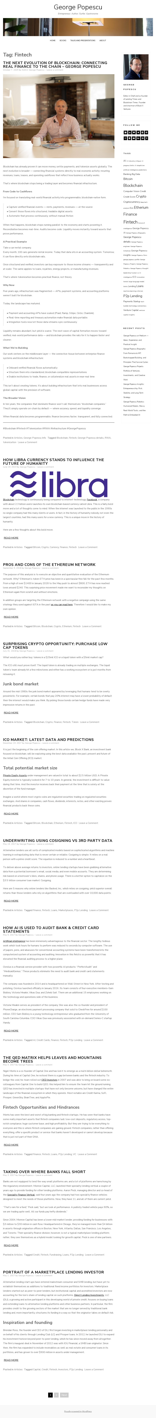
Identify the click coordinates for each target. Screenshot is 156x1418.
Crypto (45, 547)
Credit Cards (43, 1040)
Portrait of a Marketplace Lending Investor (53, 1272)
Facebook (92, 499)
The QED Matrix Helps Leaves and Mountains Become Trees (52, 1059)
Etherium (67, 626)
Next (64, 1395)
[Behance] (138, 138)
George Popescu (78, 7)
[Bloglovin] (134, 132)
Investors (63, 1369)
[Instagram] (125, 138)
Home (52, 40)
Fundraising (55, 1254)
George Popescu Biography (135, 233)
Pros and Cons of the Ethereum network (49, 564)
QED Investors (49, 1080)
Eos (131, 208)
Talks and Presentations (82, 40)
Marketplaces (65, 910)
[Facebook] (142, 132)
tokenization (9, 442)
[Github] (142, 138)
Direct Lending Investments (89, 1295)
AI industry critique (133, 161)
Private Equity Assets (15, 775)
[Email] (125, 132)
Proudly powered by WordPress (78, 1411)
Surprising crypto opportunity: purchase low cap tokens (55, 645)
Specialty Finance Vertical (21, 1194)
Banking (127, 174)
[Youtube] (134, 138)
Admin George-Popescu (33, 70)
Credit (36, 1254)
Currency (54, 547)
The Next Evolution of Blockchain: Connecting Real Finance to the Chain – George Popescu (55, 64)
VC (74, 1154)
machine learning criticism (133, 291)
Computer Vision (131, 191)
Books (63, 40)
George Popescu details (91, 438)
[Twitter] (138, 132)
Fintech (73, 438)
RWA (108, 438)
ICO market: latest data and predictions (48, 739)
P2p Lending (81, 910)
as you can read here (62, 604)
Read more (11, 538)
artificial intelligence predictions (135, 170)
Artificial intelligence (14, 941)
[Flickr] (129, 138)
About (102, 40)
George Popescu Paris (139, 255)
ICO (75, 823)
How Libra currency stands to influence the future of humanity (53, 461)
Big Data (136, 174)
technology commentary (137, 306)
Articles (18, 438)
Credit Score (129, 196)
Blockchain (62, 438)
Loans (54, 910)
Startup (136, 301)
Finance (64, 547)
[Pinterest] (146, 132)
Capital (37, 1369)
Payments (128, 301)
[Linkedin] (129, 132)
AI (34, 1040)
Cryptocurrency (131, 202)
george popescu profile (131, 259)
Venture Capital (130, 310)
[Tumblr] (146, 138)
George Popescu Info (35, 438)
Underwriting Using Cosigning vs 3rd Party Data (57, 840)
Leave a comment (55, 70)
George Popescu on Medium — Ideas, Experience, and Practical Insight (135, 340)
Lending (132, 286)
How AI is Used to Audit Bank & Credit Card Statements (51, 929)
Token (75, 722)
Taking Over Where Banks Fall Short (44, 1171)
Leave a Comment (27, 442)
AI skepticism (140, 165)
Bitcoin (36, 547)
